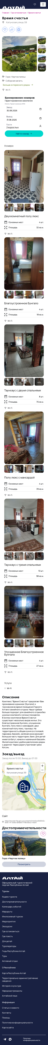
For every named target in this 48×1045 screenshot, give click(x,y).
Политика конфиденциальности (17, 1022)
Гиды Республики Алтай (13, 951)
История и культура (11, 985)
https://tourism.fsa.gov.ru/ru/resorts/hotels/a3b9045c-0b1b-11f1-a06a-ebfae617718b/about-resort (25, 821)
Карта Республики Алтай (14, 973)
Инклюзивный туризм (12, 916)
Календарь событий (11, 906)
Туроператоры (9, 946)
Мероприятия (8, 921)
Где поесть (7, 936)
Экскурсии (7, 926)
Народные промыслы (12, 990)
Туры (4, 956)
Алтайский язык (9, 995)
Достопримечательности (14, 901)
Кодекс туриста (9, 896)
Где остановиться (10, 931)
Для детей (7, 941)
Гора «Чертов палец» (13, 859)
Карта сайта (8, 1027)
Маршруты (7, 911)
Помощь (6, 1017)
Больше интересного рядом (16, 85)
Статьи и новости (10, 1007)
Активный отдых (10, 961)
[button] (24, 126)
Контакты (6, 1012)
